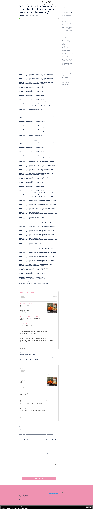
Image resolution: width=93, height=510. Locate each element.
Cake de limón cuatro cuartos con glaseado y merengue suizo (67, 23)
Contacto (61, 4)
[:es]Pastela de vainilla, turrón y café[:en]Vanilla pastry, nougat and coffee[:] (28, 441)
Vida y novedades (65, 84)
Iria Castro (22, 15)
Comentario (24, 458)
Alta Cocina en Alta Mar (51, 4)
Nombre (23, 466)
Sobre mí (57, 4)
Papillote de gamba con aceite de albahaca (67, 43)
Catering (45, 4)
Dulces (36, 15)
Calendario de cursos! (37, 4)
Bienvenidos (26, 4)
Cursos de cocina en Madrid (67, 73)
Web (40, 471)
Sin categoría (64, 80)
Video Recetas (64, 86)
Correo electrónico (25, 471)
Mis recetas (31, 4)
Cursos (42, 4)
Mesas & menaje (65, 77)
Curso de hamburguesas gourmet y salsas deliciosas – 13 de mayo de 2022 (67, 27)
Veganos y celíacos (65, 82)
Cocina (33, 15)
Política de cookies (25, 508)
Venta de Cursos (66, 4)
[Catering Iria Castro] (46, 2)
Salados (63, 79)
